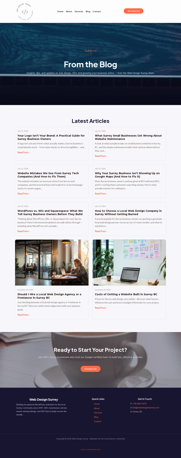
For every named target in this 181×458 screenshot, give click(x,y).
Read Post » (23, 152)
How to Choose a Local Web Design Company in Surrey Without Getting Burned (128, 212)
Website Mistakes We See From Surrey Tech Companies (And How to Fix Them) (48, 175)
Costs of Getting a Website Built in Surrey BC (126, 294)
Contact (97, 11)
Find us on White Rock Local (90, 449)
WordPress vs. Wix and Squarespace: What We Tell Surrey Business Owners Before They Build (50, 212)
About (69, 11)
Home (60, 11)
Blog (88, 11)
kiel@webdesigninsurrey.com (146, 407)
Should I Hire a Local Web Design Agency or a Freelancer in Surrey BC (49, 296)
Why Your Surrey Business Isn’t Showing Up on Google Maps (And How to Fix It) (127, 175)
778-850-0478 (140, 403)
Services (79, 11)
